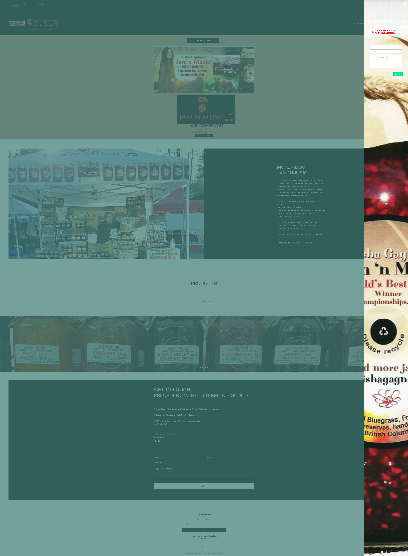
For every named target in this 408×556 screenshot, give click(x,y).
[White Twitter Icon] (382, 552)
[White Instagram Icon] (386, 552)
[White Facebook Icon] (391, 552)
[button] (404, 4)
